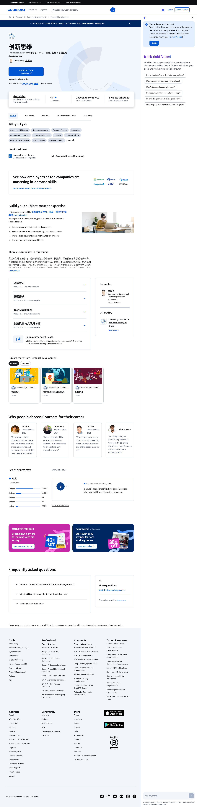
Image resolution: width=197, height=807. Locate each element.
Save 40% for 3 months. (92, 23)
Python (12, 676)
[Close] (129, 23)
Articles (77, 743)
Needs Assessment (40, 130)
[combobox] (77, 10)
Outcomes (29, 115)
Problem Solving (72, 135)
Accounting (13, 643)
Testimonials (89, 115)
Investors (78, 719)
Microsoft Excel (15, 668)
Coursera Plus (14, 735)
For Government (15, 755)
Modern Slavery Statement (85, 755)
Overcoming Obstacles (19, 135)
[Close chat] (192, 17)
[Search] (112, 9)
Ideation (58, 135)
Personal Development (36, 17)
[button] (43, 9)
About (13, 115)
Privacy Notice (175, 36)
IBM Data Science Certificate (53, 690)
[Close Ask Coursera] (163, 10)
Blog (43, 727)
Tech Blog (46, 735)
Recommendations (66, 115)
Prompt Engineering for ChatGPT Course (83, 686)
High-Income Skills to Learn (117, 672)
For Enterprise (15, 751)
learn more (121, 600)
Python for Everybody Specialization (83, 693)
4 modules (19, 96)
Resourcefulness (60, 130)
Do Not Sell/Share (81, 759)
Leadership (13, 723)
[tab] (14, 363)
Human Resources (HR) (18, 664)
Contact (77, 739)
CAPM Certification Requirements (114, 649)
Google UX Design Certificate (53, 676)
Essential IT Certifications (117, 668)
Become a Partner (16, 763)
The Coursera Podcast (51, 731)
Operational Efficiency (19, 130)
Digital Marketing (16, 660)
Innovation (75, 130)
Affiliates (77, 751)
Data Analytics (14, 656)
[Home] (9, 17)
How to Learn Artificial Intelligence (115, 677)
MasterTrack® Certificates (19, 743)
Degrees (12, 747)
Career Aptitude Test (115, 643)
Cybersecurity (15, 651)
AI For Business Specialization (86, 651)
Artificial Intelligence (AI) (19, 647)
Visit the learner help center (112, 590)
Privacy (77, 727)
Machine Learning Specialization (81, 680)
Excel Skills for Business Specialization (83, 669)
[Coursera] (16, 10)
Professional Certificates (19, 739)
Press (76, 715)
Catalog (12, 731)
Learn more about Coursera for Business (32, 188)
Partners (45, 719)
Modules (45, 115)
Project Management (17, 672)
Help (76, 731)
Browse (19, 17)
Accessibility (79, 735)
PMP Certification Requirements (114, 684)
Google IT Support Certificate (54, 665)
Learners (45, 715)
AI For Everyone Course (83, 655)
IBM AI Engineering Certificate (53, 680)
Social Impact (14, 768)
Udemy (12, 776)
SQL (10, 680)
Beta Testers (47, 723)
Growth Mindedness (42, 135)
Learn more (46, 83)
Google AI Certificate (50, 647)
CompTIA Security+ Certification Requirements (117, 662)
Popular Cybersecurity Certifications (116, 691)
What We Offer (15, 719)
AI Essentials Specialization (85, 647)
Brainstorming (39, 140)
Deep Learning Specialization (85, 663)
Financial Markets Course (84, 674)
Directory (78, 747)
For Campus (14, 759)
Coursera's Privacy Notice (112, 625)
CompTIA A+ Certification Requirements (117, 656)
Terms (76, 723)
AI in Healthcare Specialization (86, 659)
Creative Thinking (56, 140)
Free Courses (14, 772)
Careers (12, 727)
